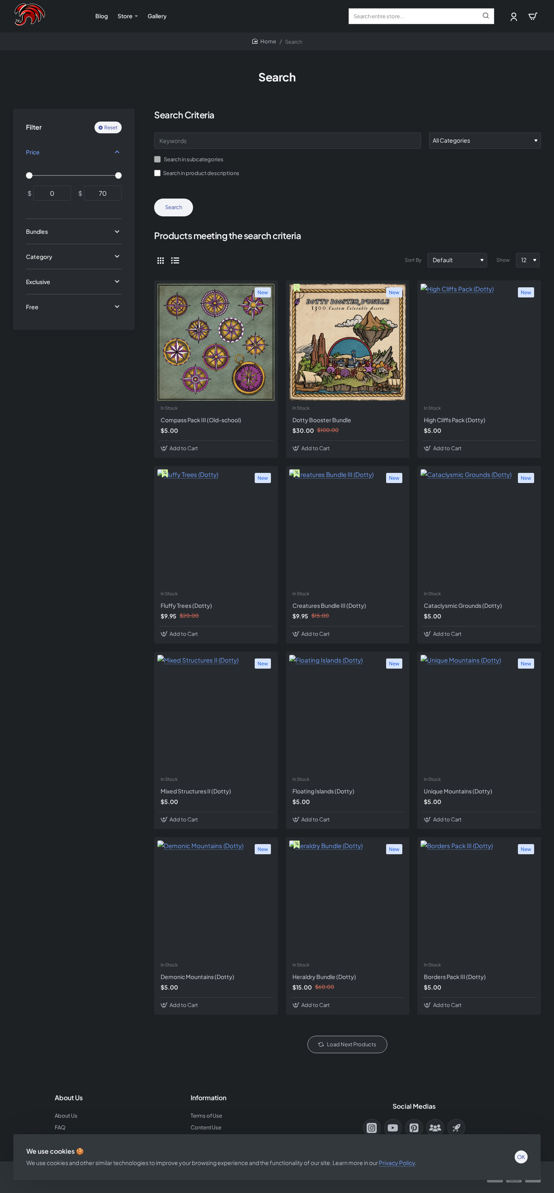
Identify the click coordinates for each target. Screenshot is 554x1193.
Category (39, 256)
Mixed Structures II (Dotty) (196, 791)
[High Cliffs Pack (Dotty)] (479, 342)
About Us (69, 1098)
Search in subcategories (193, 159)
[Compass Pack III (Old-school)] (216, 342)
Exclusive (38, 281)
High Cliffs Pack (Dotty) (454, 419)
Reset (111, 127)
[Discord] (435, 1128)
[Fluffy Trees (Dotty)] (216, 527)
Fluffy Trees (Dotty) (186, 605)
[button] (180, 448)
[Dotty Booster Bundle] (347, 342)
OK (521, 1157)
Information (208, 1098)
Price (33, 152)
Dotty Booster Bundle (321, 419)
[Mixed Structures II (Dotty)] (216, 713)
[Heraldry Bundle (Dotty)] (347, 899)
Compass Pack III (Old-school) (201, 419)
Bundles (37, 231)
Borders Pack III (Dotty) (455, 976)
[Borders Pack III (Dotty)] (479, 899)
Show (503, 260)
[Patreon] (456, 1128)
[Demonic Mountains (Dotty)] (216, 899)
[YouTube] (393, 1128)
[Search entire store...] (486, 16)
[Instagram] (372, 1128)
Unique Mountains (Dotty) (458, 791)
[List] (175, 260)
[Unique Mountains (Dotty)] (479, 713)
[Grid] (160, 260)
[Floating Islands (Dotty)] (347, 713)
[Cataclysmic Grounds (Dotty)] (479, 527)
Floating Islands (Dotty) (323, 791)
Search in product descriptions (201, 173)
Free (32, 306)
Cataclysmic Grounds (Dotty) (463, 605)
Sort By (413, 260)
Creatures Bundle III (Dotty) (329, 605)
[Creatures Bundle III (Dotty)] (347, 527)
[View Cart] (533, 16)
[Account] (514, 16)
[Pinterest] (414, 1128)
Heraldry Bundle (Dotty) (324, 976)
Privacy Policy (397, 1162)
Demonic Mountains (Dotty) (197, 976)
